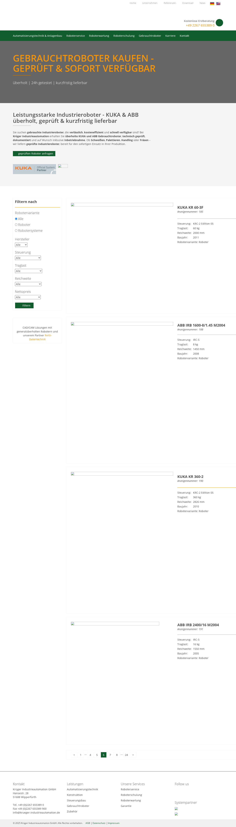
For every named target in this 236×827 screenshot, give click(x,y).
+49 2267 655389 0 (200, 25)
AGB (88, 823)
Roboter (24, 224)
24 (126, 755)
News (202, 3)
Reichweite (23, 278)
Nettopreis (23, 291)
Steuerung (23, 252)
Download (187, 3)
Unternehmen (149, 3)
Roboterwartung (99, 35)
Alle (20, 218)
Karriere (170, 35)
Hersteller (22, 239)
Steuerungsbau (76, 800)
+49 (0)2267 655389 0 (31, 805)
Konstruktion (75, 795)
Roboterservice (75, 35)
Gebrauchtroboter (150, 35)
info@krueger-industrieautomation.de (36, 812)
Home (133, 3)
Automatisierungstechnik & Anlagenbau (37, 35)
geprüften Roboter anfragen (35, 153)
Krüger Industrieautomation (42, 14)
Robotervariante (27, 213)
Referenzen (170, 3)
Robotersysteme (30, 230)
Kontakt (184, 35)
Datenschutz (99, 823)
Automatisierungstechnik (82, 789)
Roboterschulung (124, 35)
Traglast (20, 265)
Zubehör (72, 811)
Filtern (26, 305)
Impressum (113, 823)
